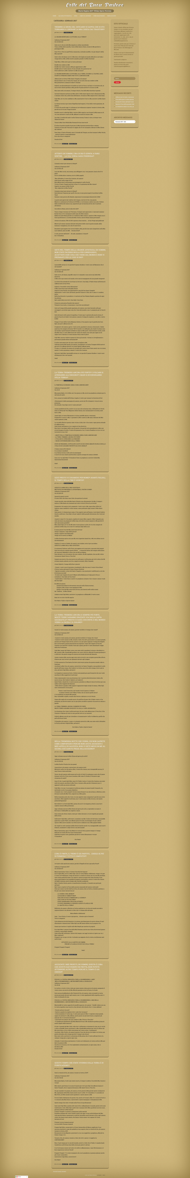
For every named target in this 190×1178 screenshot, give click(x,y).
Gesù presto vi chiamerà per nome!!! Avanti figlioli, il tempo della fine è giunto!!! (80, 478)
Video (75, 16)
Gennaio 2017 (73, 143)
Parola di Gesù (111, 16)
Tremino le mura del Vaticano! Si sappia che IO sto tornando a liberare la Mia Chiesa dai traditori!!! (80, 28)
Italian (19, 1176)
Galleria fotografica (65, 16)
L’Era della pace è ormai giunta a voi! (126, 99)
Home (54, 16)
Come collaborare (85, 16)
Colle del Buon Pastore (91, 1175)
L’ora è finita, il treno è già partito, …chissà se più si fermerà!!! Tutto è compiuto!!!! (79, 855)
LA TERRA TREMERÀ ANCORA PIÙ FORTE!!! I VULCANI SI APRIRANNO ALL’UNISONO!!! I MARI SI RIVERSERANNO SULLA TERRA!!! (79, 375)
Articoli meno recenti (59, 1171)
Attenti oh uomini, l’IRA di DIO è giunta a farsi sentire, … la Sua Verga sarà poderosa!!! (77, 154)
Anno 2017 (65, 143)
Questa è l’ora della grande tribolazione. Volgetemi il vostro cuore (135, 104)
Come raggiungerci (99, 16)
